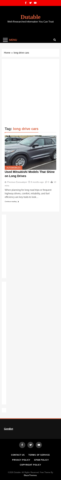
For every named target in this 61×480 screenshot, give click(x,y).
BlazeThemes (30, 475)
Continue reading (11, 201)
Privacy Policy (21, 460)
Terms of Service (39, 455)
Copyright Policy (30, 465)
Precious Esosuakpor (17, 182)
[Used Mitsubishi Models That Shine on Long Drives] (30, 152)
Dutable (31, 17)
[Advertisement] (30, 93)
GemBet (8, 429)
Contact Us (18, 455)
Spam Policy (41, 460)
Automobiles (14, 168)
